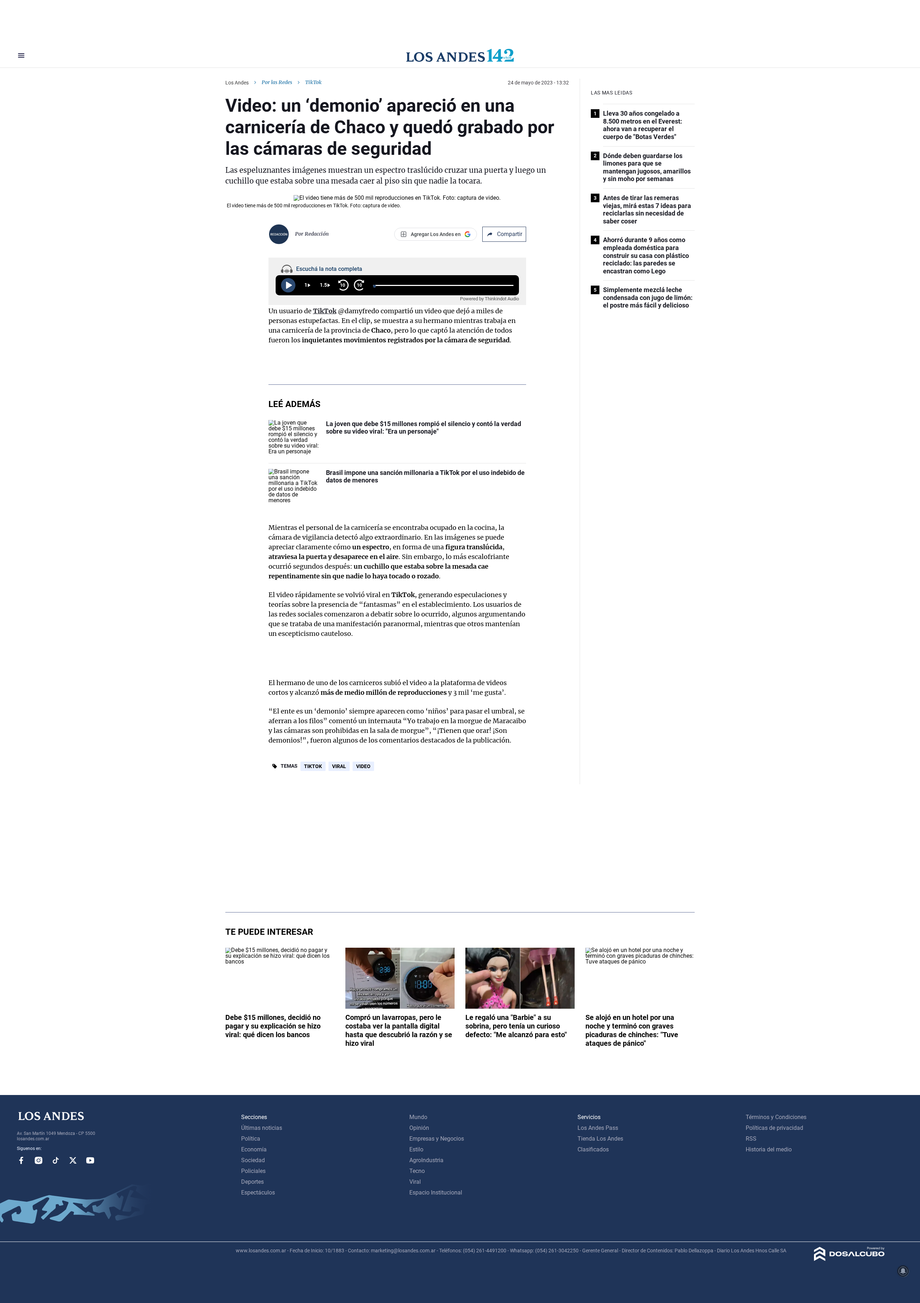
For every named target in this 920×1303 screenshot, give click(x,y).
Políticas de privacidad (774, 1127)
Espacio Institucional (435, 1192)
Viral (339, 766)
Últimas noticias (261, 1127)
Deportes (252, 1181)
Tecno (417, 1171)
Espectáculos (258, 1192)
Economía (254, 1149)
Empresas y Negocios (436, 1138)
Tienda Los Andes (600, 1138)
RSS (751, 1138)
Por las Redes (277, 82)
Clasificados (593, 1149)
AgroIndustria (426, 1160)
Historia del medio (769, 1149)
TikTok (313, 766)
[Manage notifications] (903, 1271)
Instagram (38, 1160)
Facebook (21, 1160)
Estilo (416, 1149)
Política (250, 1138)
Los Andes (237, 83)
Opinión (419, 1127)
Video (363, 766)
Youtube (90, 1160)
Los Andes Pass (598, 1127)
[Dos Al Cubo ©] (849, 1259)
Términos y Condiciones (776, 1117)
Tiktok (55, 1160)
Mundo (418, 1117)
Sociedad (253, 1160)
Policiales (253, 1171)
